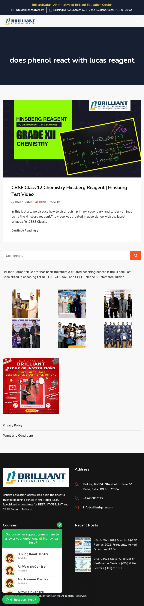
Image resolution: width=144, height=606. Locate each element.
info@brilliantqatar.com (30, 10)
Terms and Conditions (18, 435)
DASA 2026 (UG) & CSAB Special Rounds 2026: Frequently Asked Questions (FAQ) (116, 544)
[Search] (135, 255)
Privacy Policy (12, 425)
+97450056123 (93, 498)
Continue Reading (23, 230)
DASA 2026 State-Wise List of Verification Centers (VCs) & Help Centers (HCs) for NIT (116, 563)
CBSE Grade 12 (49, 202)
